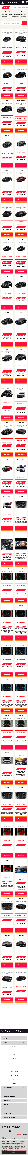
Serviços (6, 1109)
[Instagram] (14, 1131)
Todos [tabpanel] (5, 7)
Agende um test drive (9, 1117)
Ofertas (6, 1038)
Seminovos (7, 1100)
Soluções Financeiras (9, 1096)
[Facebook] (10, 1131)
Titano (14, 1046)
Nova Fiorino (14, 1071)
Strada (14, 1050)
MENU (2, 3)
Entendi (14, 1152)
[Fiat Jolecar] (12, 2)
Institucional (7, 1113)
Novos (5, 1042)
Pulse (14, 1063)
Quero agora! (7, 61)
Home (19, 1134)
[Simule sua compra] (18, 1131)
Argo (14, 1083)
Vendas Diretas (8, 1087)
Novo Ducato (14, 1075)
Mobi (14, 1079)
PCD (5, 1092)
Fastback (14, 1067)
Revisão (6, 1104)
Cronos (14, 1058)
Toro (14, 1054)
